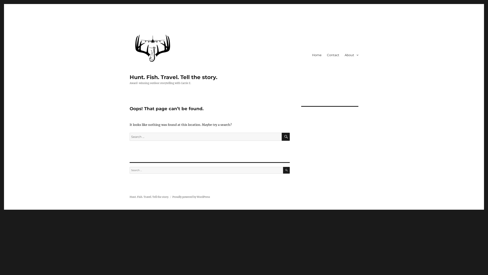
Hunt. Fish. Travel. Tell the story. (173, 77)
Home (317, 55)
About (349, 55)
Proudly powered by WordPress (191, 197)
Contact (333, 55)
